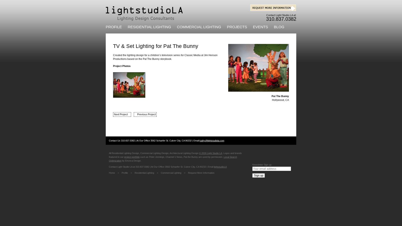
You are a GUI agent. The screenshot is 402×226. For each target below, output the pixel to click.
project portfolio (132, 157)
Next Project (121, 114)
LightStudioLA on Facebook (258, 155)
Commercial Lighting (199, 27)
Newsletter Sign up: (262, 164)
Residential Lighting (149, 27)
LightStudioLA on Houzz (285, 155)
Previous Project (146, 114)
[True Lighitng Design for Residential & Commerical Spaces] (144, 13)
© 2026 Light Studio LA (210, 153)
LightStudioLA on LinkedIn (271, 155)
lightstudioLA (220, 167)
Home (112, 173)
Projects (237, 27)
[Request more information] (273, 10)
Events (260, 27)
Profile (114, 27)
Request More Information (201, 173)
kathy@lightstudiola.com (212, 140)
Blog (279, 27)
